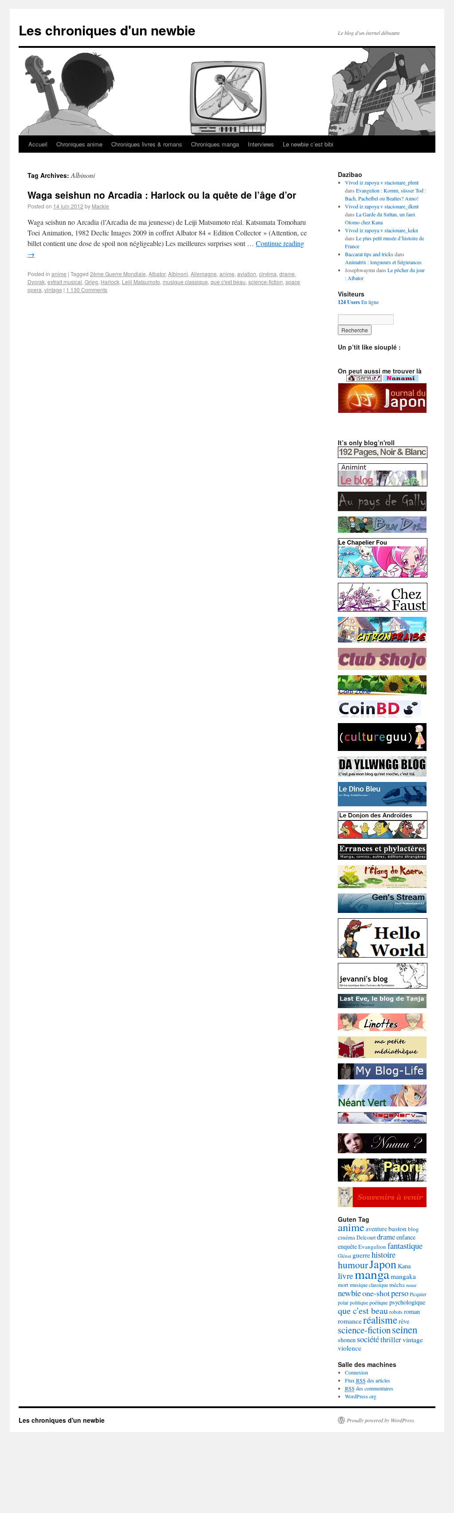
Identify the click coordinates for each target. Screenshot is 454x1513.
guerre (361, 1255)
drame (287, 273)
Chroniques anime (79, 144)
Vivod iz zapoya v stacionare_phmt (382, 182)
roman (412, 1311)
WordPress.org (360, 1396)
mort (343, 1285)
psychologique (407, 1302)
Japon (382, 1263)
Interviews (261, 144)
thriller (390, 1339)
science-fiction (265, 281)
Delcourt (366, 1237)
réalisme (380, 1319)
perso (399, 1292)
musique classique (185, 281)
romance (350, 1321)
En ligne (358, 301)
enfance (405, 1237)
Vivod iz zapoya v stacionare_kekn (381, 230)
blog (413, 1229)
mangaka (403, 1276)
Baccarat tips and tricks (369, 254)
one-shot (376, 1293)
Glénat (344, 1255)
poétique (378, 1302)
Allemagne (204, 273)
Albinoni (178, 273)
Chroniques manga (215, 144)
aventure (376, 1229)
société (368, 1338)
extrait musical (64, 281)
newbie (349, 1292)
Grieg (91, 281)
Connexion (356, 1372)
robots (396, 1311)
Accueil (37, 144)
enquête (347, 1246)
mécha (397, 1285)
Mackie (100, 206)
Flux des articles (367, 1380)
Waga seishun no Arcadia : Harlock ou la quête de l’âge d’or (161, 194)
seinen (404, 1329)
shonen (347, 1340)
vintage (53, 289)
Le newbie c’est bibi (308, 144)
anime (59, 273)
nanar (411, 1285)
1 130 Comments (86, 289)
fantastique (405, 1245)
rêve (404, 1321)
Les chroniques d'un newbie (107, 29)
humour (353, 1264)
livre (345, 1275)
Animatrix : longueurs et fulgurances (383, 262)
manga (372, 1273)
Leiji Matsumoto (141, 281)
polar (343, 1302)
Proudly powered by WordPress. (381, 1420)
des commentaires (369, 1388)
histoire (383, 1254)
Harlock (110, 281)
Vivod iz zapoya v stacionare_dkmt (382, 206)
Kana (404, 1266)
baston (397, 1228)
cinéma (268, 273)
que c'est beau (228, 281)
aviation (246, 273)
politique (359, 1302)
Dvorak (36, 281)
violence (349, 1348)
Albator (157, 273)
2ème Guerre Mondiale (118, 273)
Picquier (418, 1294)
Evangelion (372, 1247)
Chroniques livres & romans (146, 144)
